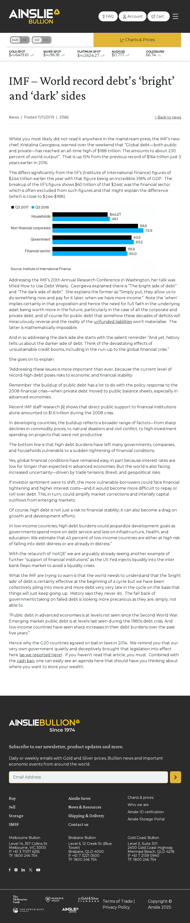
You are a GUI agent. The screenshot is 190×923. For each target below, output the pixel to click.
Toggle (20, 40)
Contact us (78, 824)
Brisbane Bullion (82, 837)
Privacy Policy (116, 907)
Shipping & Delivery (86, 815)
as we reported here (41, 655)
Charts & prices (140, 797)
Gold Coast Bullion (143, 837)
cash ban (25, 660)
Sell (12, 806)
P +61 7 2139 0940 (143, 855)
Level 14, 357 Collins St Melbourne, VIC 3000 (28, 846)
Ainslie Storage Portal (146, 819)
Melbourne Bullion (24, 837)
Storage (16, 815)
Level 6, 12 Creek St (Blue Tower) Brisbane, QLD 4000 (90, 848)
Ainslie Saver (79, 798)
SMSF (14, 824)
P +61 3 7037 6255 (24, 852)
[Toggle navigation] (175, 16)
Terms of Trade (118, 901)
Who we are (138, 805)
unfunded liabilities (113, 321)
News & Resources (84, 806)
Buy (12, 798)
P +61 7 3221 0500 (83, 856)
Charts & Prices (140, 39)
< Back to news (168, 117)
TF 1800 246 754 (23, 856)
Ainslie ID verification (146, 812)
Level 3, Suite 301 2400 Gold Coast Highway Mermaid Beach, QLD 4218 (151, 848)
